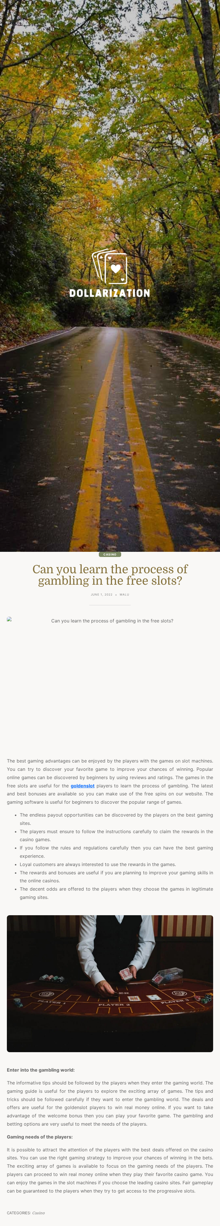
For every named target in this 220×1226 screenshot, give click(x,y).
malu (124, 594)
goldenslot (83, 786)
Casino (110, 554)
